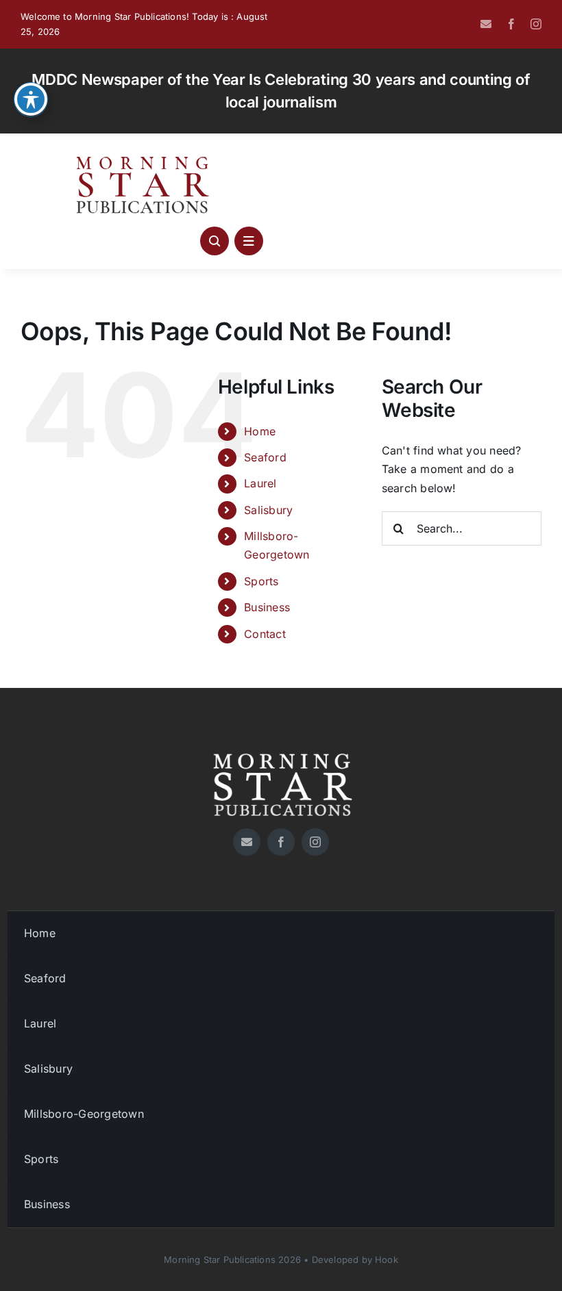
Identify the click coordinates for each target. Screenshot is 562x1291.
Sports (261, 581)
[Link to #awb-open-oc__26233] (214, 241)
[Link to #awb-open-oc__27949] (248, 241)
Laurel (260, 483)
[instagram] (535, 23)
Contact (265, 634)
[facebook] (511, 23)
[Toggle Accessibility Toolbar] (30, 99)
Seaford (265, 457)
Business (267, 607)
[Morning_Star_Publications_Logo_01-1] (144, 159)
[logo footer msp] (281, 748)
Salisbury (268, 510)
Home (260, 431)
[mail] (485, 23)
